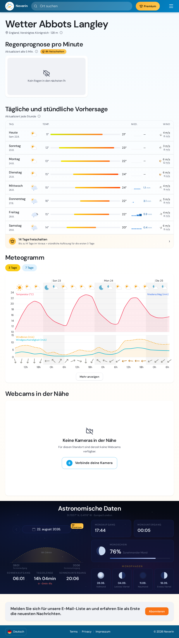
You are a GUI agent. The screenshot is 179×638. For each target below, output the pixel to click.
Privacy (86, 631)
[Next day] (77, 529)
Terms (74, 631)
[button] (169, 6)
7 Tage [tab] (29, 268)
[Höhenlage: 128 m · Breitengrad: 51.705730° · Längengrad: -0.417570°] (61, 33)
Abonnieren (157, 611)
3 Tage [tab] (13, 268)
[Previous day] (16, 529)
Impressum (103, 631)
